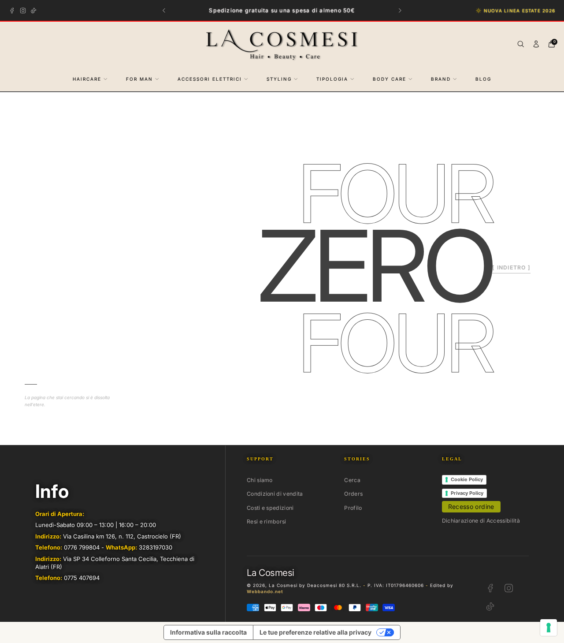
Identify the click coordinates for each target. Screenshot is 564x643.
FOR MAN (139, 79)
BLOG (483, 79)
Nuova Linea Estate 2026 (519, 10)
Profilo (353, 508)
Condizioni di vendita (275, 493)
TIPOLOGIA (332, 79)
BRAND (441, 79)
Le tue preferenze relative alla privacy (315, 632)
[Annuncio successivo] (400, 10)
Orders (353, 493)
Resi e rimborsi (266, 521)
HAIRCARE (87, 79)
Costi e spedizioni (270, 508)
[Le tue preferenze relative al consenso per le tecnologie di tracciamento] (548, 627)
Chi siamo (260, 480)
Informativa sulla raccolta (208, 632)
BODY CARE (389, 79)
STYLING (279, 79)
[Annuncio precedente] (164, 10)
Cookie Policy (467, 479)
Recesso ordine (471, 506)
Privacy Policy (467, 493)
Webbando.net (265, 591)
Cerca (352, 480)
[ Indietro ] (511, 267)
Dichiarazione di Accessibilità (481, 520)
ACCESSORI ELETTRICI (210, 79)
